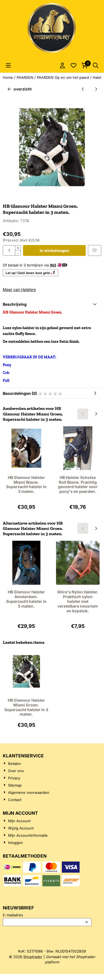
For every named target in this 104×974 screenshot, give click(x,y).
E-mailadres (47, 914)
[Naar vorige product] (82, 89)
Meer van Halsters (19, 289)
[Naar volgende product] (95, 89)
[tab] (52, 304)
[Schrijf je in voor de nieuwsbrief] (86, 922)
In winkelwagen (54, 250)
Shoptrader (32, 957)
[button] (8, 65)
